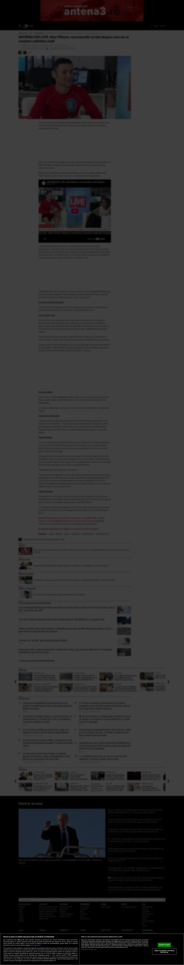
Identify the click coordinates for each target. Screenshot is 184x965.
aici (51, 955)
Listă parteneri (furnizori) (88, 949)
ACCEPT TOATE (164, 945)
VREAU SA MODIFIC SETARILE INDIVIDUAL (164, 951)
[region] (92, 949)
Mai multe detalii (36, 945)
